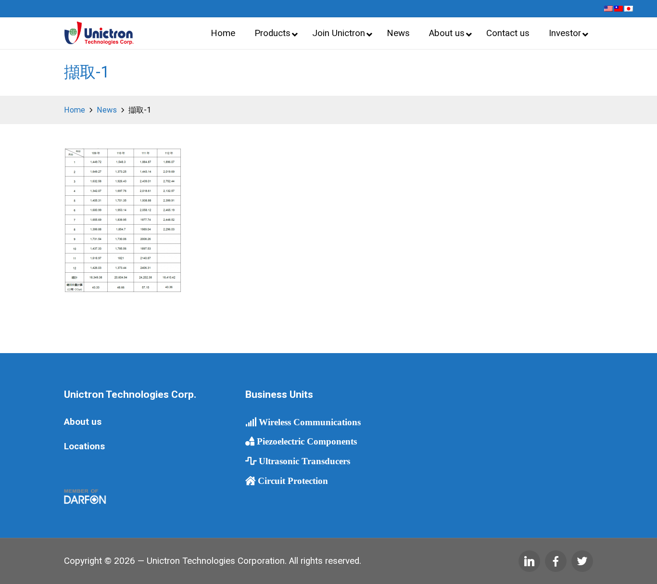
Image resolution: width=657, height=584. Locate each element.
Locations (84, 446)
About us (82, 422)
